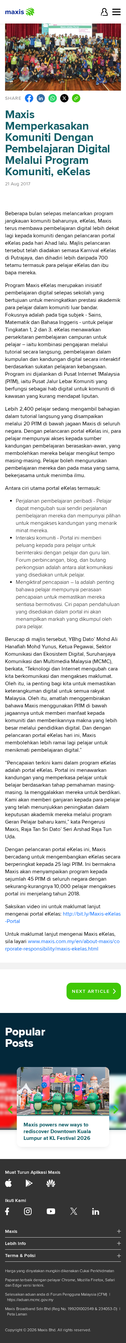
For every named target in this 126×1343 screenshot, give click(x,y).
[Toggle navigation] (116, 12)
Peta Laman (17, 1314)
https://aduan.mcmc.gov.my (30, 1299)
